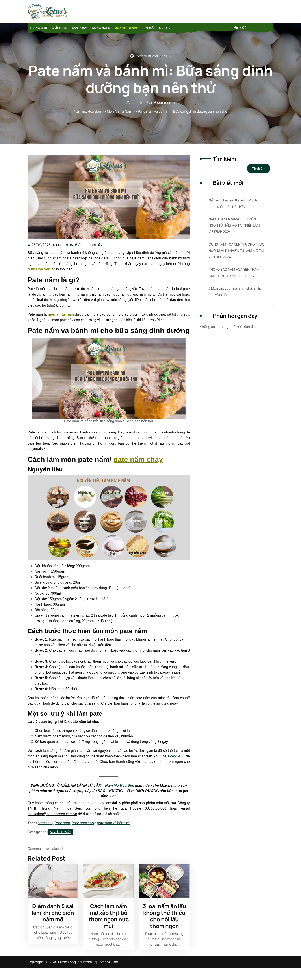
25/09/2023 (41, 244)
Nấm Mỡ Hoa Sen (119, 785)
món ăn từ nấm (61, 314)
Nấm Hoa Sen (39, 269)
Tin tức (149, 28)
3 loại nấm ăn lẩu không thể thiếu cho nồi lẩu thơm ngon (164, 916)
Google (174, 756)
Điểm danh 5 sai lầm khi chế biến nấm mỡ (53, 912)
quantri (62, 244)
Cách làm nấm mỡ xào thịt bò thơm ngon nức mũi (109, 916)
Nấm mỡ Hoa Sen (87, 111)
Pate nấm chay (83, 822)
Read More (51, 880)
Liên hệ (164, 28)
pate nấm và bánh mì (113, 822)
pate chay (45, 822)
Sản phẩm (79, 28)
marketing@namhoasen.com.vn (52, 814)
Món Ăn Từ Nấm (126, 28)
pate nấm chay (138, 459)
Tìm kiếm (224, 159)
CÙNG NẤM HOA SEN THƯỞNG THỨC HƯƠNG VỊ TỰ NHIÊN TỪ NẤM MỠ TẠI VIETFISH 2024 (236, 250)
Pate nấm (62, 822)
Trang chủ (38, 28)
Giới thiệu (59, 28)
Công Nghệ (101, 28)
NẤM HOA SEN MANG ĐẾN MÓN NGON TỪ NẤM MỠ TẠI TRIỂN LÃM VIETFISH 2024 (234, 225)
